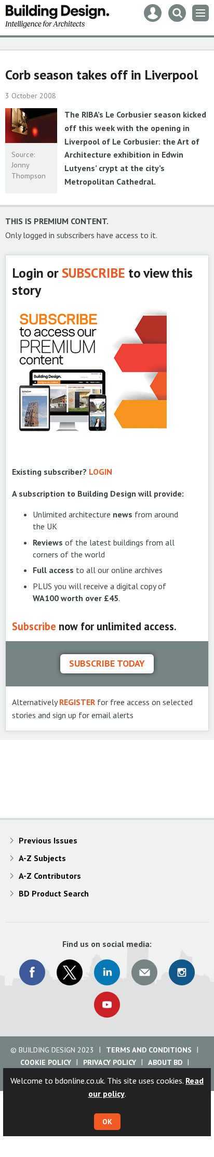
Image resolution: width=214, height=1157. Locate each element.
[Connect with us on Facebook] (32, 972)
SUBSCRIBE (93, 272)
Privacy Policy (109, 1062)
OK (107, 1121)
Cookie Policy (45, 1062)
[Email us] (144, 972)
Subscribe (34, 626)
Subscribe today (107, 663)
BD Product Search (54, 893)
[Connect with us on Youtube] (107, 1004)
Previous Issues (48, 840)
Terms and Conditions (149, 1050)
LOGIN (100, 471)
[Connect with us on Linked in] (107, 972)
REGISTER (77, 702)
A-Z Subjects (42, 858)
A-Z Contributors (50, 875)
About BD (165, 1062)
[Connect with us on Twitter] (69, 972)
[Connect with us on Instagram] (181, 972)
